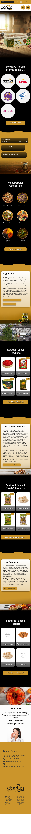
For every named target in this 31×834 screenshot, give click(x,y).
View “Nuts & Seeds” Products (11, 464)
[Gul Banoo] (8, 111)
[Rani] (23, 96)
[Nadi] (23, 81)
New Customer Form (9, 304)
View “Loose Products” (9, 588)
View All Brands (15, 123)
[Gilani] (8, 96)
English (28, 1)
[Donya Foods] (8, 81)
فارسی (23, 2)
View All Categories (15, 249)
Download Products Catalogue (12, 300)
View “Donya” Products (16, 402)
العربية (18, 2)
